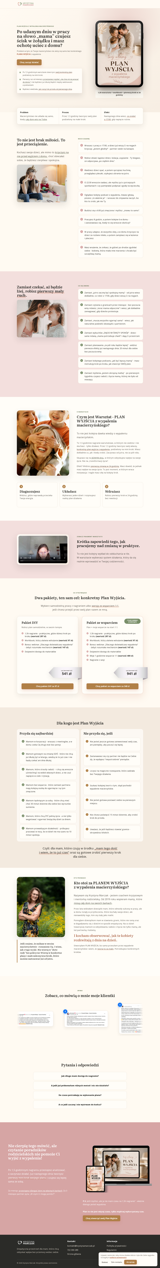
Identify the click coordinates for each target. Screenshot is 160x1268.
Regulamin (112, 1250)
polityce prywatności (118, 1257)
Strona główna (74, 1254)
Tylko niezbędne (116, 1262)
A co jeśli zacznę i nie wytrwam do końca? (80, 1104)
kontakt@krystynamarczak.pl (81, 1246)
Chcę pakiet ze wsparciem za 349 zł (113, 686)
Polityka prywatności (116, 1246)
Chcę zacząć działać (29, 62)
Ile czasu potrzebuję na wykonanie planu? (80, 1095)
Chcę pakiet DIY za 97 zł (47, 686)
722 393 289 (72, 1250)
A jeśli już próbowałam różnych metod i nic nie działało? (80, 1085)
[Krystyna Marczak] (26, 4)
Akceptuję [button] (130, 1262)
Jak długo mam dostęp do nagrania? (80, 1076)
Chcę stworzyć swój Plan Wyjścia (101, 1218)
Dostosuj (105, 1262)
